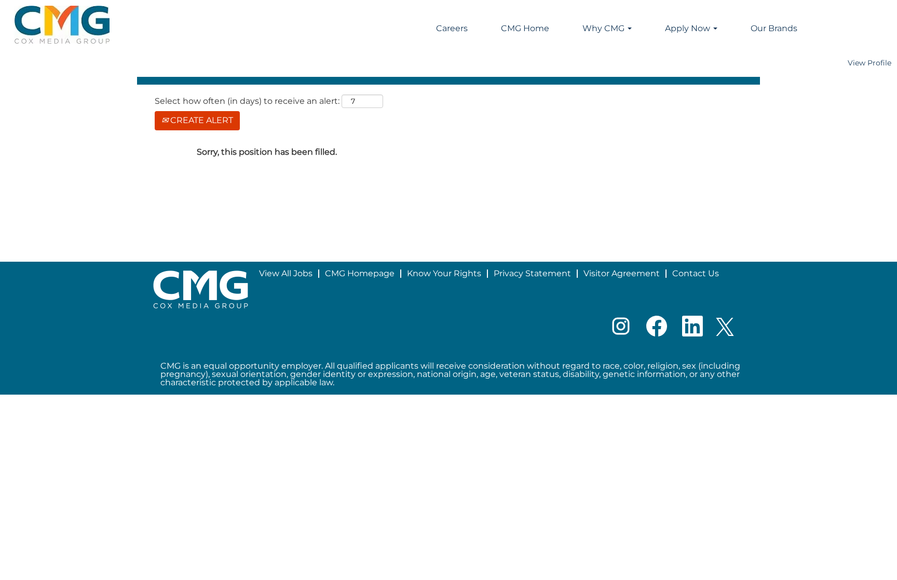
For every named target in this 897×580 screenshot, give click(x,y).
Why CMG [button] (604, 28)
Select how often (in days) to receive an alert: (247, 101)
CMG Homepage (360, 273)
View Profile (869, 63)
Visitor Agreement (621, 273)
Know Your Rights (444, 273)
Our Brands (774, 28)
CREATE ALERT (200, 120)
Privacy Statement (532, 273)
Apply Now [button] (688, 28)
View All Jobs (285, 273)
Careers (452, 28)
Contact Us (695, 273)
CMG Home (525, 28)
